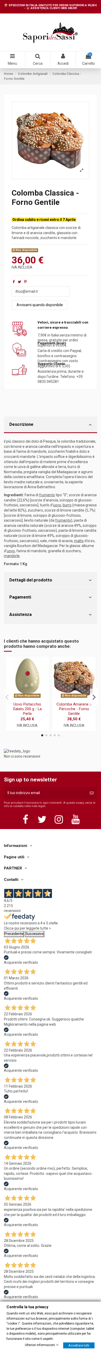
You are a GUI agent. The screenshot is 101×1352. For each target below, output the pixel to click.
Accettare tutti (78, 1345)
